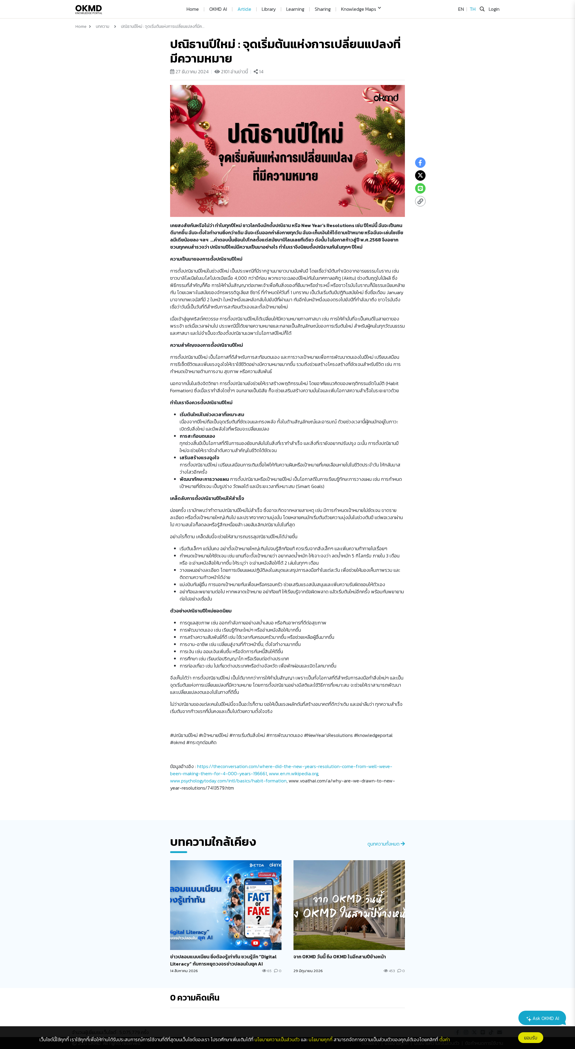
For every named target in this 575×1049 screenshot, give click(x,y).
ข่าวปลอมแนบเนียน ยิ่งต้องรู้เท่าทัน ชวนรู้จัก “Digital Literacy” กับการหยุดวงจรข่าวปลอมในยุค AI (223, 960)
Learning (295, 9)
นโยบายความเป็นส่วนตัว (277, 1039)
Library (269, 9)
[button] (360, 9)
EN (461, 9)
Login (494, 9)
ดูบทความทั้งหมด (384, 843)
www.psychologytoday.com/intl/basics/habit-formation (228, 780)
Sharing (323, 9)
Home (193, 9)
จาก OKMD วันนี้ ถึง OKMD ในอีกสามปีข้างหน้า (339, 956)
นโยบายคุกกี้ (320, 1039)
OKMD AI (218, 9)
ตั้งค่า (444, 1039)
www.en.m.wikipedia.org (293, 773)
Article (244, 9)
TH (473, 9)
